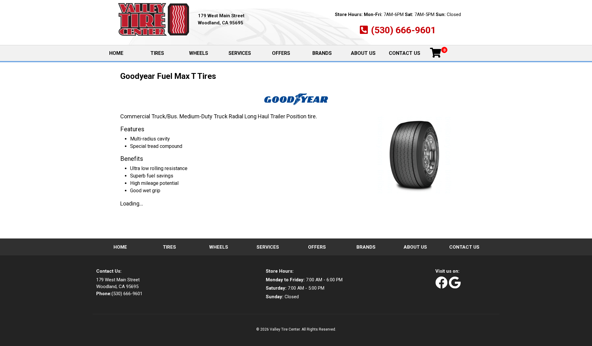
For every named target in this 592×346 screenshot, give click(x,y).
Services (239, 53)
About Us (363, 53)
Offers (281, 53)
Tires (157, 53)
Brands (322, 53)
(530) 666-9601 (403, 30)
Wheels (198, 53)
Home (122, 53)
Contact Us (404, 53)
